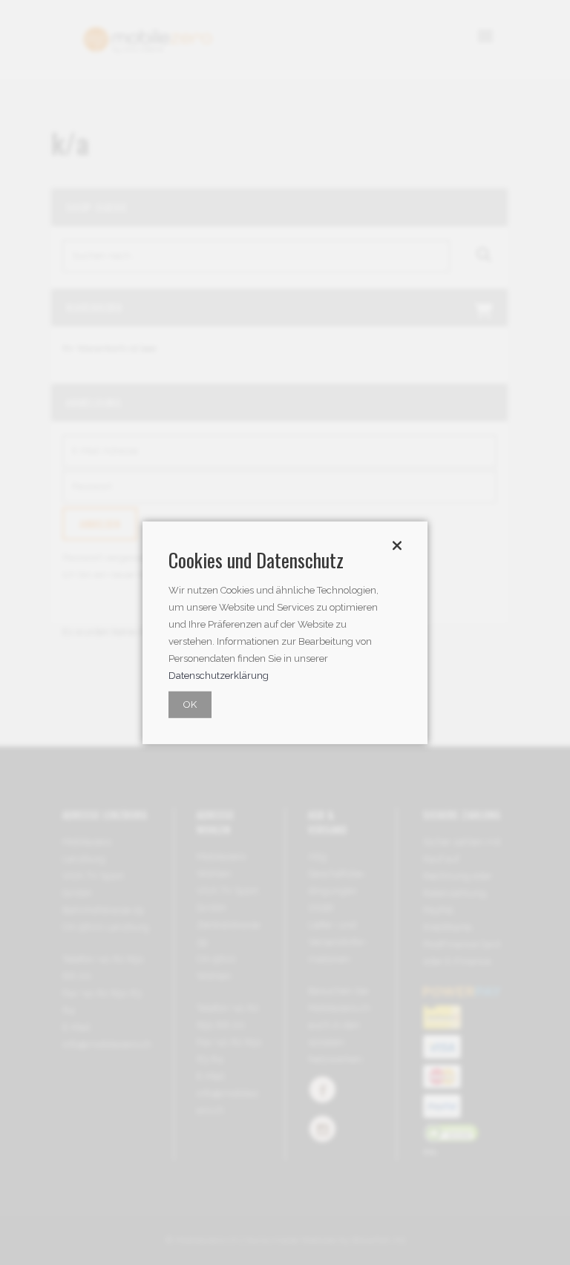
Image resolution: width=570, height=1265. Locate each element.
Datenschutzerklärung (218, 675)
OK (190, 704)
